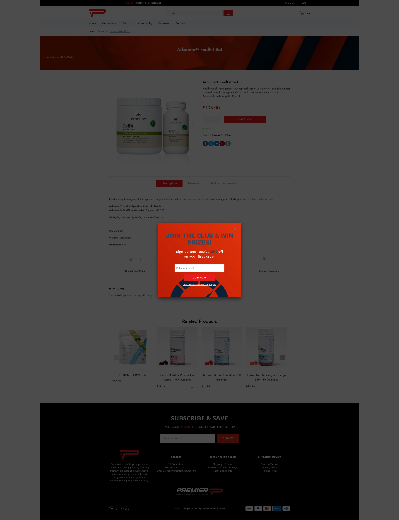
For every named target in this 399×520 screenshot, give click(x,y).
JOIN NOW (199, 277)
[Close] (235, 229)
